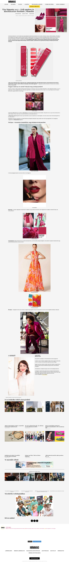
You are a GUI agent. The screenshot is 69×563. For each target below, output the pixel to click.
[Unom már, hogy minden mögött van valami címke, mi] (43, 535)
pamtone (19, 397)
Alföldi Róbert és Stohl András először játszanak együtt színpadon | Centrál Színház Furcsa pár (42, 491)
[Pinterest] (47, 1)
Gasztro (27, 4)
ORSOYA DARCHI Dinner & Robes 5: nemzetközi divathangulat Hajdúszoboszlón (14, 426)
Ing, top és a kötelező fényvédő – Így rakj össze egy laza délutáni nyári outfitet (34, 426)
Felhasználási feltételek (33, 550)
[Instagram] (50, 1)
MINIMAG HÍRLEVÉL (34, 6)
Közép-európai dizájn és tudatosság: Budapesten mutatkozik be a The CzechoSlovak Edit (54, 426)
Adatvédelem (45, 550)
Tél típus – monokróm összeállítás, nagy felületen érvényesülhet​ (27, 122)
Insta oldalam (44, 374)
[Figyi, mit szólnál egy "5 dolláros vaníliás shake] (60, 535)
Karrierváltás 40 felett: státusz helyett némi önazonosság (27, 491)
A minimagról (8, 550)
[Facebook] (45, 1)
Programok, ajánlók (37, 4)
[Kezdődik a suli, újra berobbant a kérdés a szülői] (9, 535)
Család (6, 4)
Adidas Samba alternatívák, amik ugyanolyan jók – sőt (54, 456)
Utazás (20, 4)
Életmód (13, 4)
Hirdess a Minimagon (19, 550)
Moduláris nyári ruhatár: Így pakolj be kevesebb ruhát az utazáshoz (12, 456)
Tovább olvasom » (7, 427)
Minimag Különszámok (34, 552)
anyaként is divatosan (12, 397)
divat (17, 397)
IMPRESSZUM (61, 550)
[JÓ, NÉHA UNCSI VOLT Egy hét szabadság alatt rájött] (26, 535)
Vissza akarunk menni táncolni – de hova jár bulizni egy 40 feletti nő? (12, 491)
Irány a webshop (60, 4)
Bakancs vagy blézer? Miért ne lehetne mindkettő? (32, 456)
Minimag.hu (31, 471)
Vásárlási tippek (49, 4)
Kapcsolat (53, 550)
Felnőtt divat (31, 13)
